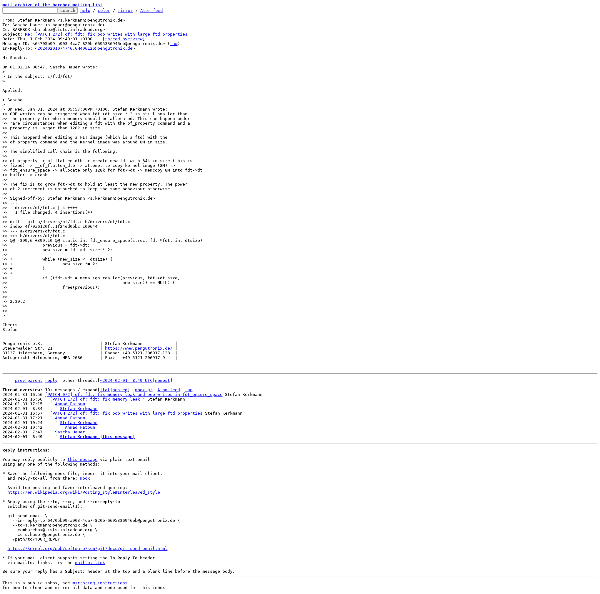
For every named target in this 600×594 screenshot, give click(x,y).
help (85, 10)
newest (162, 380)
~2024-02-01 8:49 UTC (126, 380)
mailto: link (90, 562)
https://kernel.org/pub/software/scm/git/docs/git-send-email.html (88, 548)
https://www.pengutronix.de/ (138, 348)
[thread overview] (123, 39)
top (188, 389)
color (104, 10)
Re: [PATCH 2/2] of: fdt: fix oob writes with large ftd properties (106, 34)
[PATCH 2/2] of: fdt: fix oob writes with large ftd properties (126, 413)
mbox (85, 478)
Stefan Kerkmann (79, 408)
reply (51, 380)
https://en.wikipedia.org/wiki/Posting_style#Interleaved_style (84, 492)
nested (120, 389)
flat (105, 389)
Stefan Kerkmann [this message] (97, 436)
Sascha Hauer (70, 432)
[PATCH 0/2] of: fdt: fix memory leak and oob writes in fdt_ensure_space (133, 394)
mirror (125, 10)
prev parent (28, 380)
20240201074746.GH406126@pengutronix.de (85, 48)
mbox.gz (143, 389)
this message (83, 459)
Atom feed (151, 10)
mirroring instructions (100, 583)
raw (174, 43)
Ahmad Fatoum (70, 404)
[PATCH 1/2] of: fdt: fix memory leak (95, 399)
